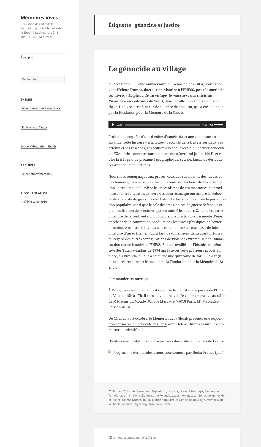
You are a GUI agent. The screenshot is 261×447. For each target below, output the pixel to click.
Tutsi (167, 404)
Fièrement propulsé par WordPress (132, 438)
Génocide (204, 395)
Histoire (173, 391)
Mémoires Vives (39, 17)
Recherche (212, 391)
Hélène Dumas (132, 400)
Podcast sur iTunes (34, 127)
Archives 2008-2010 (34, 202)
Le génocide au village (147, 68)
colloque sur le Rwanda (154, 395)
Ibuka (147, 400)
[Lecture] (113, 124)
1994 (134, 395)
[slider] (219, 124)
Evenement (143, 391)
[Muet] (211, 124)
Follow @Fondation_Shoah (38, 146)
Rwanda (126, 404)
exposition (179, 395)
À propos (27, 57)
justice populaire (163, 400)
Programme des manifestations (138, 352)
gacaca (192, 395)
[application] (167, 124)
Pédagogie (196, 391)
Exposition (159, 391)
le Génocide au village (190, 400)
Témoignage (116, 395)
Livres (183, 391)
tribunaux (155, 404)
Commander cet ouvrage (128, 278)
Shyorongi (141, 404)
